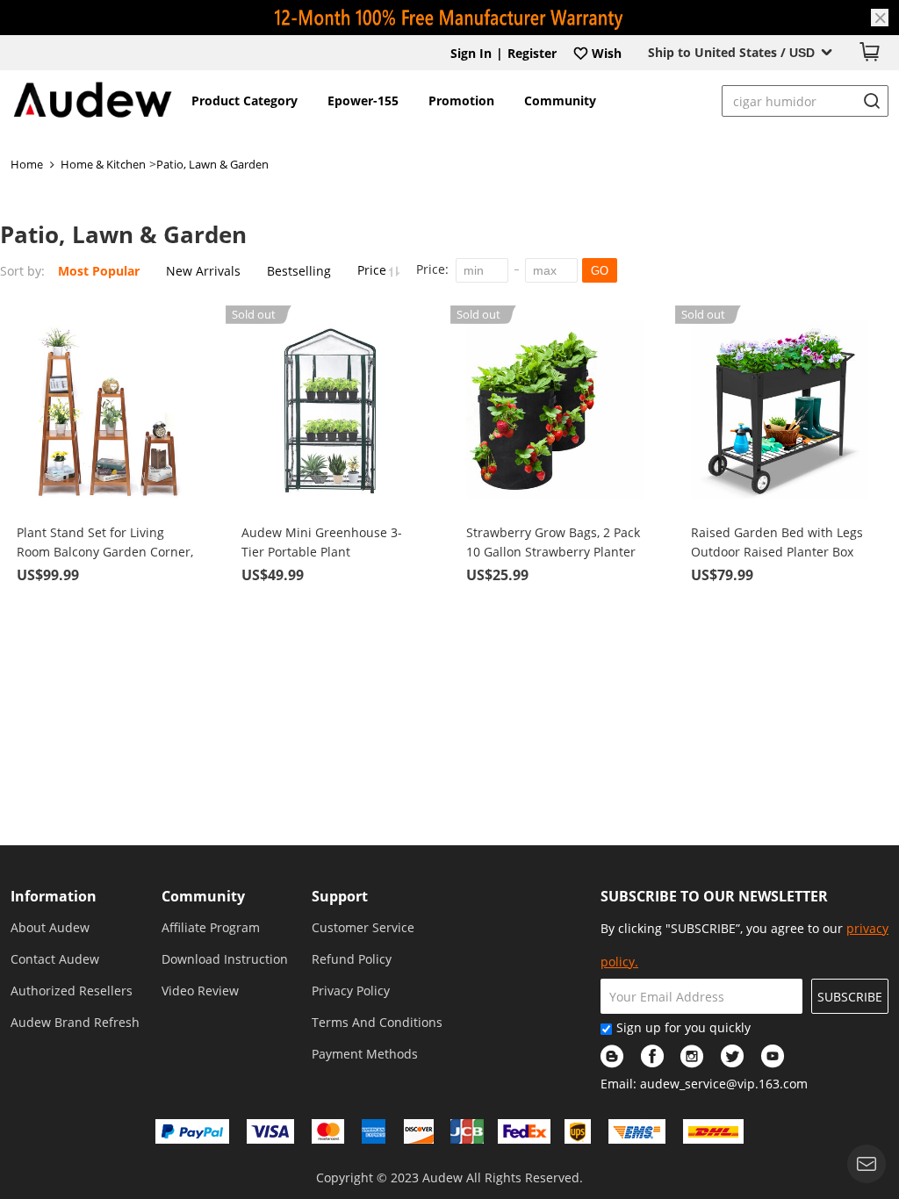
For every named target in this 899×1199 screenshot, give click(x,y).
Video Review (200, 990)
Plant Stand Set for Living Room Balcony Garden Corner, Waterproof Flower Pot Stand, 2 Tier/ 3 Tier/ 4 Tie (105, 543)
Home (27, 164)
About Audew (50, 927)
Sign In (471, 53)
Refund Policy (352, 959)
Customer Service (363, 927)
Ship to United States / (731, 52)
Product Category (244, 100)
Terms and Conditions (377, 1022)
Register (532, 53)
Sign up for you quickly (683, 1027)
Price (373, 270)
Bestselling (299, 270)
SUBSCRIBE (849, 996)
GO (599, 270)
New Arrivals (203, 270)
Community (560, 100)
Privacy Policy (351, 990)
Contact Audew (55, 959)
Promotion (461, 100)
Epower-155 (363, 100)
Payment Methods (365, 1053)
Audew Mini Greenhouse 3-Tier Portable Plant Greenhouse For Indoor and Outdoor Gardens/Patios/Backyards (322, 543)
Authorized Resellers (72, 990)
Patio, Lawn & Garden (212, 164)
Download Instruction (225, 959)
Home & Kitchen (103, 164)
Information (54, 896)
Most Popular (99, 270)
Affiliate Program (211, 927)
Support (340, 896)
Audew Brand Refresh (75, 1022)
